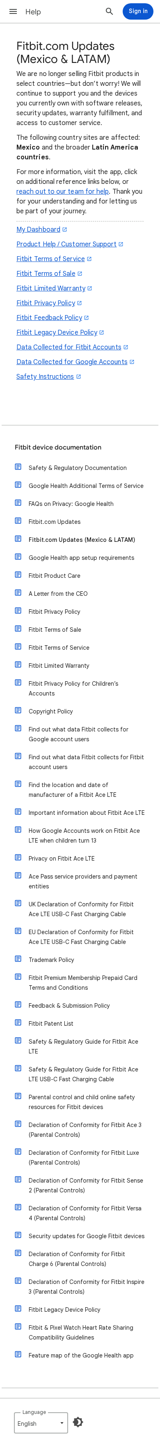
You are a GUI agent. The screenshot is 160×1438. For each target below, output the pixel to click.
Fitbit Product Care (54, 575)
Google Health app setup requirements (81, 557)
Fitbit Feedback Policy (49, 318)
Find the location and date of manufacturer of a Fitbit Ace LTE (73, 789)
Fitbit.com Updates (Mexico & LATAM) (82, 539)
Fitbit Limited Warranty (50, 288)
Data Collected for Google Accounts (72, 362)
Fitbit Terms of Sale (45, 274)
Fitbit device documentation (58, 447)
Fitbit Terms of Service (50, 259)
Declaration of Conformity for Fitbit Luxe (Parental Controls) (84, 1157)
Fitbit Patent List (51, 1023)
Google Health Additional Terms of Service (86, 486)
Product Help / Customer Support (66, 244)
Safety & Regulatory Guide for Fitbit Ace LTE (83, 1046)
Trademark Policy (51, 960)
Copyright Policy (51, 711)
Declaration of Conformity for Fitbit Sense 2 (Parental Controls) (86, 1185)
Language (34, 1412)
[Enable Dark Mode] (78, 1422)
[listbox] (41, 1423)
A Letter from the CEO (58, 593)
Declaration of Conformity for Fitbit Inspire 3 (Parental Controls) (86, 1286)
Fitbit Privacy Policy (45, 303)
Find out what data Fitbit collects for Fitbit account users (86, 762)
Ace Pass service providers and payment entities (83, 881)
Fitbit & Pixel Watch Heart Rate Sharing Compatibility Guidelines (81, 1332)
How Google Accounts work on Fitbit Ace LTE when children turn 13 (84, 835)
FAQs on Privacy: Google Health (71, 504)
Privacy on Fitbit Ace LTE (62, 858)
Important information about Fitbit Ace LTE (87, 812)
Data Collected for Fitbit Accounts (68, 347)
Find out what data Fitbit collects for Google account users (78, 734)
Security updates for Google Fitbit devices (86, 1236)
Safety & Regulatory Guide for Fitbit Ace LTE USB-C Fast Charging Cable (83, 1074)
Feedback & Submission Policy (69, 1005)
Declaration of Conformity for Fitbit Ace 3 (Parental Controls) (85, 1129)
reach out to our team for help (62, 192)
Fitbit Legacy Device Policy (56, 333)
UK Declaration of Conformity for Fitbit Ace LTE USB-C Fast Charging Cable (81, 909)
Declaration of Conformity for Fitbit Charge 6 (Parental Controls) (77, 1259)
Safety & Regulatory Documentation (78, 468)
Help (33, 11)
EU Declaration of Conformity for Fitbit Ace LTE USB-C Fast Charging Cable (81, 937)
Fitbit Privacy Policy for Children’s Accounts (73, 688)
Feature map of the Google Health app (81, 1355)
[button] (13, 11)
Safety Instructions (45, 377)
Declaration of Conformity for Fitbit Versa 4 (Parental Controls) (85, 1213)
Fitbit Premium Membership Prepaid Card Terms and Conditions (83, 982)
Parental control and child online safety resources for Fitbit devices (82, 1102)
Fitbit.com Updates (54, 522)
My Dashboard (38, 230)
